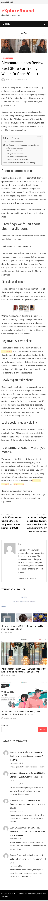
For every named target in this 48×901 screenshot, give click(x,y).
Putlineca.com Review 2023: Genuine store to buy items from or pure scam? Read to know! (23, 670)
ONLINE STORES (7, 58)
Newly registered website (17, 157)
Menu (7, 24)
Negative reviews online (16, 154)
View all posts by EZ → (27, 578)
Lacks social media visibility (18, 159)
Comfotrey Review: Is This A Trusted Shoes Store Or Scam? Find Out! (27, 831)
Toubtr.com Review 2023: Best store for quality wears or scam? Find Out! (27, 756)
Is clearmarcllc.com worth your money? (20, 162)
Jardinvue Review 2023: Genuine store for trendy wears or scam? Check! (27, 804)
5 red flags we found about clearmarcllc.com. (22, 145)
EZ (9, 79)
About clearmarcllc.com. (14, 142)
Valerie (13, 773)
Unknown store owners (16, 148)
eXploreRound (17, 10)
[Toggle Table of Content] (37, 138)
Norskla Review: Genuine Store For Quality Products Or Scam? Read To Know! (20, 713)
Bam (6, 896)
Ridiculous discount (15, 151)
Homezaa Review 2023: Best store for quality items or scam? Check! (22, 627)
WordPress (41, 893)
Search (4, 725)
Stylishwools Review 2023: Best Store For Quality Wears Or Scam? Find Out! (28, 777)
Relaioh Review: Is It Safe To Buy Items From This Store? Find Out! (28, 859)
